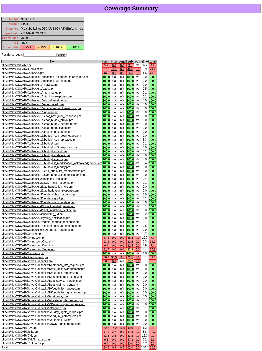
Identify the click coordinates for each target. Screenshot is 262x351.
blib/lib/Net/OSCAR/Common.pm (22, 233)
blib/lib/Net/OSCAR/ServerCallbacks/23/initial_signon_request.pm (43, 304)
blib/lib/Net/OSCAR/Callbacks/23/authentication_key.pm (37, 186)
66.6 (130, 73)
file (52, 61)
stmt (106, 61)
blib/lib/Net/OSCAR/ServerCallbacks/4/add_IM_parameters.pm (41, 316)
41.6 (130, 331)
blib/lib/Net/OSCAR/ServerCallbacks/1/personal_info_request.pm (43, 265)
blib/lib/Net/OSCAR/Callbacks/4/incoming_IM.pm (32, 214)
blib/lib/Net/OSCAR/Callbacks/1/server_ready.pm (33, 104)
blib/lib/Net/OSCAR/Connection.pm (24, 237)
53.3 (130, 335)
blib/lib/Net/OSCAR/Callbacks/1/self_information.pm (34, 100)
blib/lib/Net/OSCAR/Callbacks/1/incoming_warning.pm (36, 80)
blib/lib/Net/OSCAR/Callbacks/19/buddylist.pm (31, 143)
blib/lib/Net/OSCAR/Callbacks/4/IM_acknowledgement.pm (38, 206)
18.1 (122, 257)
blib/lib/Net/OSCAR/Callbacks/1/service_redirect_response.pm (41, 108)
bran (114, 61)
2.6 (114, 335)
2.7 (114, 331)
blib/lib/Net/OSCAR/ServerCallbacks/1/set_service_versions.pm (42, 280)
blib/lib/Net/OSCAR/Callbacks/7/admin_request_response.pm (40, 221)
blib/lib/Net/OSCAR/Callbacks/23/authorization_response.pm (40, 190)
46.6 (130, 69)
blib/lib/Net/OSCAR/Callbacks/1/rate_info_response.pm (37, 96)
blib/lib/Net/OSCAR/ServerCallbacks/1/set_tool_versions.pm (40, 284)
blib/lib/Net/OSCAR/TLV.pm (19, 327)
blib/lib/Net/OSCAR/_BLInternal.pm (24, 343)
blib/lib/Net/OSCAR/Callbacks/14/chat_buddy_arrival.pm (37, 120)
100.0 (130, 77)
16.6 (122, 327)
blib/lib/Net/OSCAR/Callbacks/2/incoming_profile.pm (35, 178)
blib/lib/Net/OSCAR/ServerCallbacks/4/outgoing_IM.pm (36, 319)
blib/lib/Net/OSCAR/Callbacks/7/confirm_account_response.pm (41, 225)
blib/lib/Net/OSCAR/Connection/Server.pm (28, 249)
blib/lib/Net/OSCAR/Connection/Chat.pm (27, 241)
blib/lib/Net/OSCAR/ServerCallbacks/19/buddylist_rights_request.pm (45, 292)
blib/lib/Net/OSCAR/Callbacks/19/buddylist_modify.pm (36, 167)
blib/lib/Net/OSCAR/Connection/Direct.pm (28, 245)
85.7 (130, 261)
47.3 (130, 339)
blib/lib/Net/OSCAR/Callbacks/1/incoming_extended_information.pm (45, 76)
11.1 (114, 69)
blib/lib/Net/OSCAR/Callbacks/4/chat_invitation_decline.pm (39, 210)
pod (137, 61)
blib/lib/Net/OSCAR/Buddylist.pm (22, 69)
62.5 (130, 241)
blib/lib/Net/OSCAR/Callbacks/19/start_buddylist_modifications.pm (44, 174)
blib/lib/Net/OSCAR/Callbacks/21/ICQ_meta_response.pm (38, 182)
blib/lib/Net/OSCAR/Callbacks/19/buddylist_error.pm (35, 159)
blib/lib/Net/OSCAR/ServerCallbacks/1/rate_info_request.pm (40, 272)
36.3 (130, 237)
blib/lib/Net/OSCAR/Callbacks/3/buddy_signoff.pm (33, 198)
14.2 (114, 327)
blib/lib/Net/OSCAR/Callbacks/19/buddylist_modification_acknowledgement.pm (52, 163)
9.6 (130, 65)
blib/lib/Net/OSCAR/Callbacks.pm (23, 72)
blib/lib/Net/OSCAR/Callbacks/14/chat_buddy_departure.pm (39, 123)
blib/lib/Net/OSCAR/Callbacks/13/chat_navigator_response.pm (41, 116)
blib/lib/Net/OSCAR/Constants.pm (23, 253)
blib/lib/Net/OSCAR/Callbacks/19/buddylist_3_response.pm (39, 147)
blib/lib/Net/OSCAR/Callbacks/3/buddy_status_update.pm (38, 202)
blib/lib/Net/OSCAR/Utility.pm (20, 331)
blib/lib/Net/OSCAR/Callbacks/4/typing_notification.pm (36, 218)
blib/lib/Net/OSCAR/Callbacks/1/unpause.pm (30, 112)
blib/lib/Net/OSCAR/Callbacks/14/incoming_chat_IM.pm (37, 131)
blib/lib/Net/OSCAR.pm (16, 65)
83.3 (130, 249)
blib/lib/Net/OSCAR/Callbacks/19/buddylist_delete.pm (36, 155)
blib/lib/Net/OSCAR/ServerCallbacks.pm (27, 261)
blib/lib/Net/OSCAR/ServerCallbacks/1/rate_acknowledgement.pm (43, 268)
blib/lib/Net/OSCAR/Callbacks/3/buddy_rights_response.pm (39, 194)
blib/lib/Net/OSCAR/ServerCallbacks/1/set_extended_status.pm (42, 276)
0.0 (114, 65)
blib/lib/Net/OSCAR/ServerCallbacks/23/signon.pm (34, 308)
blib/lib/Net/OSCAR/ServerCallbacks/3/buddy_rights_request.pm (42, 312)
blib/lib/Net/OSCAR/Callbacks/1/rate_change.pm (32, 92)
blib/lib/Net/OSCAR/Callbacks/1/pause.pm (28, 88)
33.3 (114, 257)
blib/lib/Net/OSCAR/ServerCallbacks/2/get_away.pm (35, 296)
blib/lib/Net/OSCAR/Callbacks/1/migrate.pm (29, 84)
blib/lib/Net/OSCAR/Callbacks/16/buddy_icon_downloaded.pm (41, 135)
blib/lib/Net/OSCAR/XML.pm (19, 335)
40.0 (130, 327)
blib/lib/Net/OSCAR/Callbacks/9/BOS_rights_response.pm (38, 229)
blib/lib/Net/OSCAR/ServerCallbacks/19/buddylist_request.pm (41, 288)
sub (130, 61)
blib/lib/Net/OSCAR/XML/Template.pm (26, 339)
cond (122, 61)
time (145, 61)
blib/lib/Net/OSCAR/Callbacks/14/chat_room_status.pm (36, 127)
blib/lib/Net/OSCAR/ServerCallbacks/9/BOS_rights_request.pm (41, 323)
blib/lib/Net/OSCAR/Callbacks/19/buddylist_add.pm (34, 151)
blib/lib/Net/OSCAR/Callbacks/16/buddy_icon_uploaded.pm (39, 139)
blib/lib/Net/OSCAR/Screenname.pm (25, 257)
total (153, 61)
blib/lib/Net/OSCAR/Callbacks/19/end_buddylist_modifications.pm (43, 170)
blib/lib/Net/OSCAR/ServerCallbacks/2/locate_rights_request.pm (42, 300)
